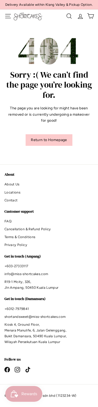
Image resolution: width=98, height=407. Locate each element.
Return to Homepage (49, 140)
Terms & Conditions (19, 237)
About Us (12, 184)
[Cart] (90, 16)
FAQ (7, 221)
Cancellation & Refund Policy (27, 229)
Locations (12, 192)
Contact (11, 200)
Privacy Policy (15, 245)
